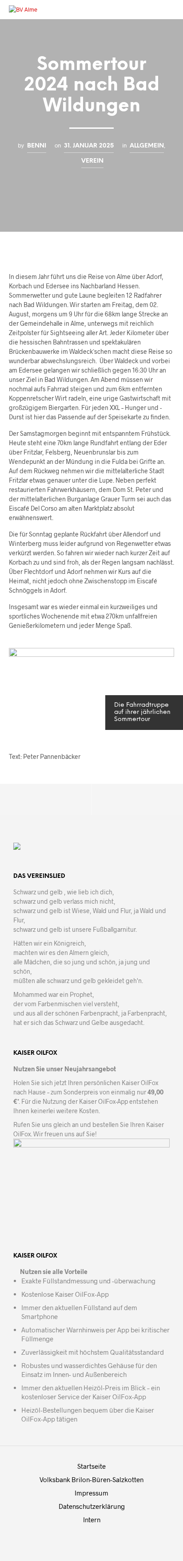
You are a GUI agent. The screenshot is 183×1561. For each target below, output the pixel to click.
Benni (36, 146)
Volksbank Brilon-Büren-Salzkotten (91, 1479)
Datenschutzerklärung (92, 1506)
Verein (92, 161)
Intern (91, 1520)
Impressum (91, 1493)
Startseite (91, 1466)
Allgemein (147, 146)
